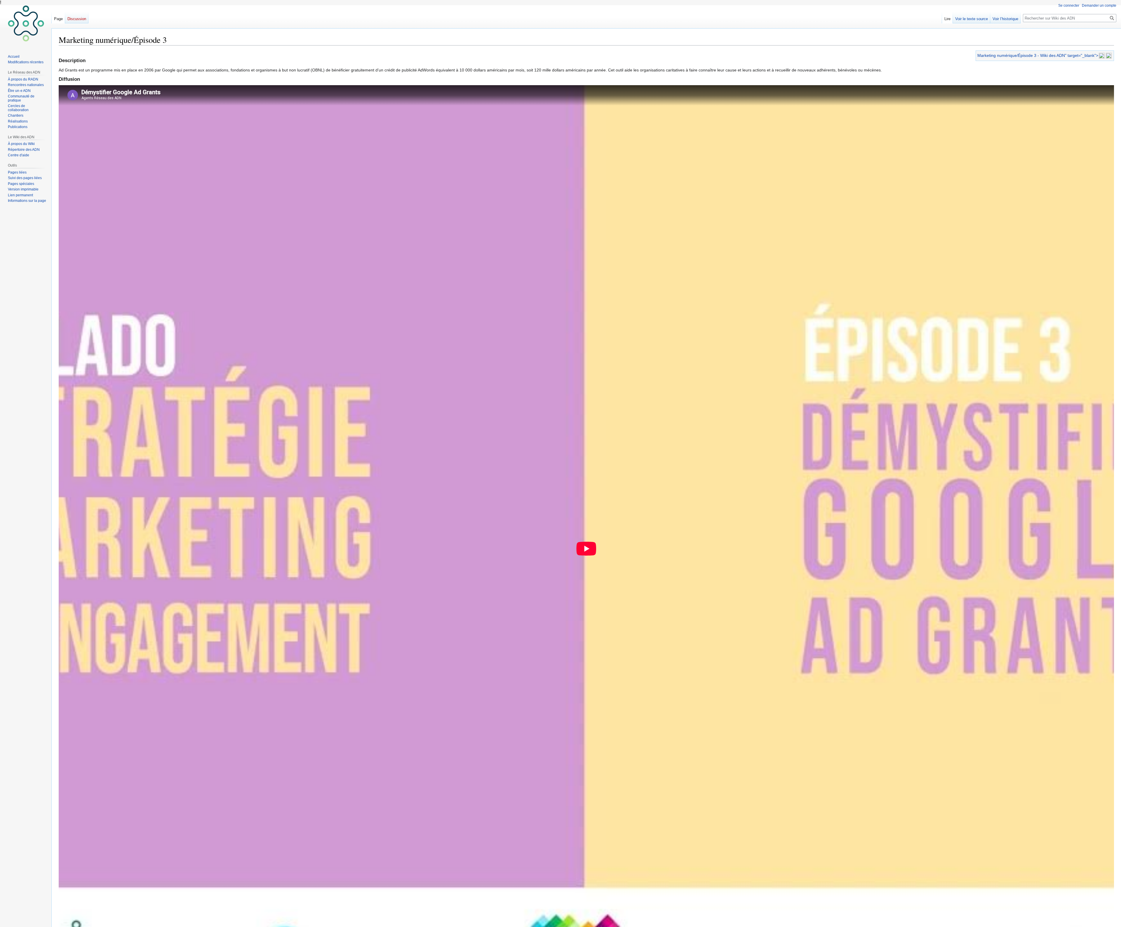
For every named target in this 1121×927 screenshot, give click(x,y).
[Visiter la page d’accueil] (25, 23)
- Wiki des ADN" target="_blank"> (1067, 55)
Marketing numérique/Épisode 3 (1006, 55)
